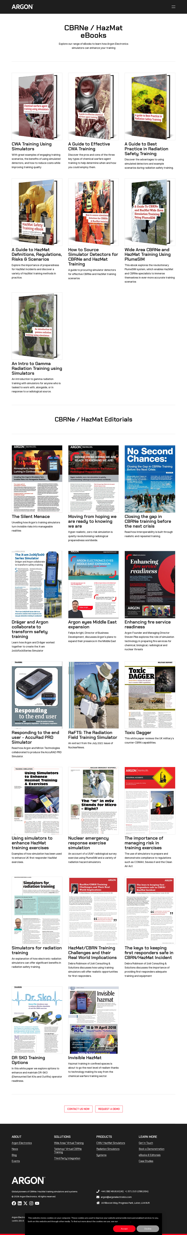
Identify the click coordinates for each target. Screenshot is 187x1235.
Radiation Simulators (108, 1149)
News (15, 1149)
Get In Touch (146, 1143)
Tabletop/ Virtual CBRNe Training (68, 1150)
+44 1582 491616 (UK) (112, 1191)
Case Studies (146, 1161)
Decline (147, 1228)
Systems (101, 1155)
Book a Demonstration (151, 1149)
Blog (14, 1155)
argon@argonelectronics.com (116, 1197)
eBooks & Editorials (150, 1155)
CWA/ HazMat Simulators (110, 1143)
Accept (124, 1228)
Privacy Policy (124, 1221)
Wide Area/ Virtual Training (69, 1143)
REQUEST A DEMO (109, 1109)
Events (16, 1161)
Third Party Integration (67, 1158)
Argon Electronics (22, 1143)
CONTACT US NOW (78, 1109)
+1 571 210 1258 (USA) (136, 1191)
